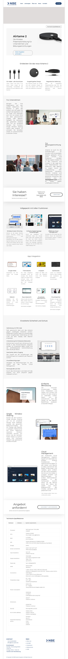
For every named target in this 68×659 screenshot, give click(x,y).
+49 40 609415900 (11, 641)
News (39, 3)
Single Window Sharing (14, 126)
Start (21, 3)
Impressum (29, 645)
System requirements (31, 523)
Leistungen (27, 3)
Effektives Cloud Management (53, 231)
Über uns (34, 3)
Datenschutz (30, 647)
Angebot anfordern (49, 507)
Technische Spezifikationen (54, 26)
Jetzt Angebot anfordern (19, 53)
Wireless (19, 523)
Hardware (10, 523)
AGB (28, 649)
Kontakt (45, 3)
